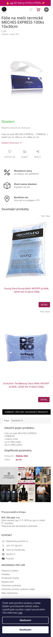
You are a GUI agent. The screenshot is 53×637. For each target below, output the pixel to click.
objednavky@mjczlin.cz (17, 541)
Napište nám (7, 582)
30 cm (19, 459)
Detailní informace (10, 143)
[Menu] (46, 10)
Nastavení (25, 620)
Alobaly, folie (22, 456)
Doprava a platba (9, 570)
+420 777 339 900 (14, 545)
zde (20, 612)
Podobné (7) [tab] (17, 420)
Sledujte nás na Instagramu (9, 477)
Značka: (10, 34)
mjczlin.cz (10, 554)
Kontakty (5, 574)
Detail (44, 304)
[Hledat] (31, 10)
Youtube (10, 558)
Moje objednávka (9, 593)
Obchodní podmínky (11, 585)
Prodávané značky (10, 578)
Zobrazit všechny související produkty (26, 412)
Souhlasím (25, 629)
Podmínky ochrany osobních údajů (18, 589)
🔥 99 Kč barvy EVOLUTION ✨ (25, 2)
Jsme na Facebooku (15, 550)
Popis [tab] (6, 420)
